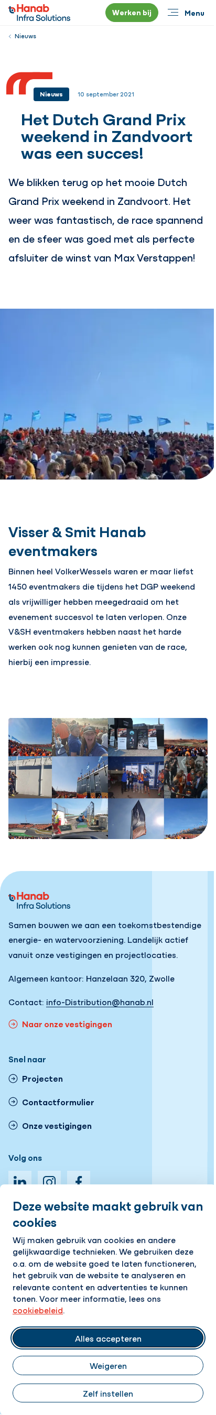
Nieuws (25, 35)
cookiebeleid (38, 1309)
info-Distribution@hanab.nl (100, 1001)
